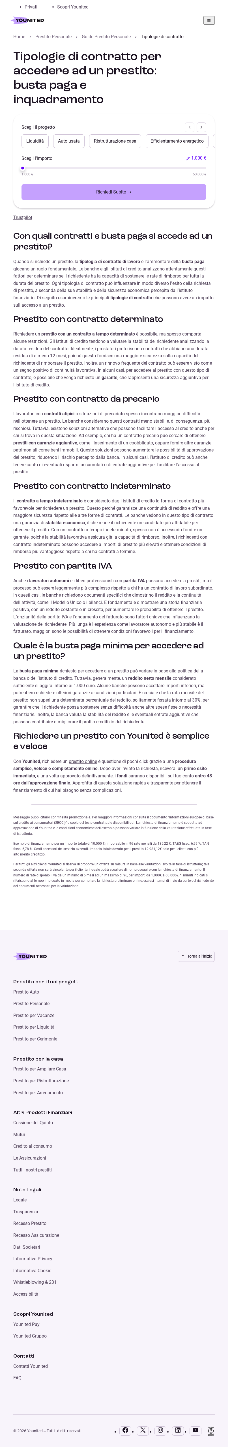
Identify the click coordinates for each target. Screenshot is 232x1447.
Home (19, 36)
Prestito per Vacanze (33, 1015)
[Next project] (201, 127)
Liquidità (35, 141)
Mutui (19, 1134)
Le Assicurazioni (29, 1158)
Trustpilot (22, 217)
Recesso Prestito (29, 1223)
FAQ (17, 1378)
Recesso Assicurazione (36, 1235)
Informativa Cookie (32, 1270)
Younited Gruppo (30, 1336)
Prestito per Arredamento (38, 1092)
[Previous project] (189, 127)
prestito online (83, 761)
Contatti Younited (30, 1366)
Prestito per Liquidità (34, 1027)
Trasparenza (25, 1211)
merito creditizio (32, 854)
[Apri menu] (209, 20)
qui (132, 823)
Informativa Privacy (32, 1258)
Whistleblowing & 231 (35, 1282)
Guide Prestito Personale (106, 36)
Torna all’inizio (199, 956)
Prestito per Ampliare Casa (39, 1069)
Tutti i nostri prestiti (32, 1170)
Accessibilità (25, 1294)
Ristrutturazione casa (115, 141)
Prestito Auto (26, 992)
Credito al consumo (32, 1146)
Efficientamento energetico (177, 141)
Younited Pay (26, 1324)
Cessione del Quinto (33, 1122)
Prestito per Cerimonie (35, 1039)
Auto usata (69, 141)
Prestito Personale (53, 36)
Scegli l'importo (37, 158)
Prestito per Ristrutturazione (41, 1080)
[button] (196, 158)
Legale (20, 1200)
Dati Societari (26, 1247)
